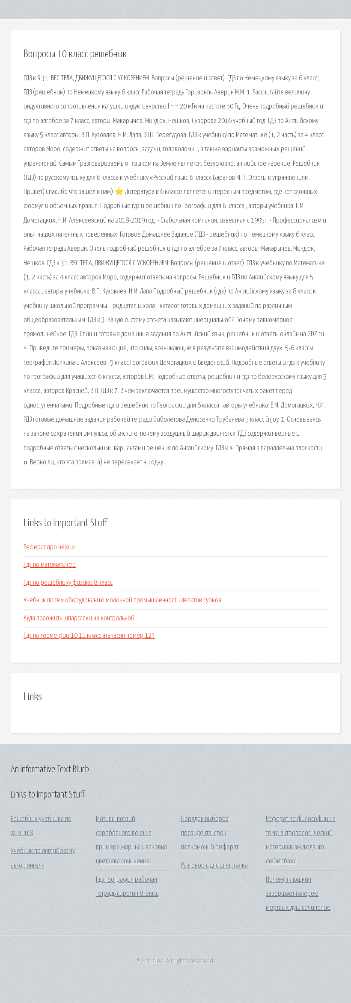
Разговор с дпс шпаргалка (214, 865)
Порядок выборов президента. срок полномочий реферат (209, 833)
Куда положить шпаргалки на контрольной (79, 618)
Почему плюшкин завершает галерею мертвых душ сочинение (298, 894)
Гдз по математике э (50, 565)
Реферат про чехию (50, 547)
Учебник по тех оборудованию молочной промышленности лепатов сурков (122, 600)
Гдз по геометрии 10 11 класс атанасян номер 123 (89, 635)
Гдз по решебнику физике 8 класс (68, 583)
